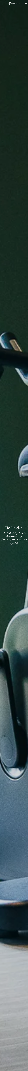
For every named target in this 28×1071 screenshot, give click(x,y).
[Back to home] (14, 3)
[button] (26, 3)
